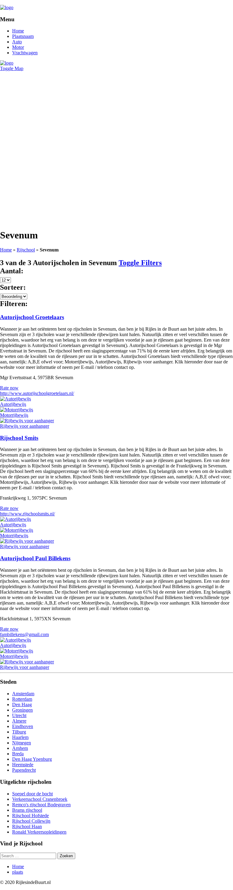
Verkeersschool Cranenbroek (39, 799)
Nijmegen (21, 742)
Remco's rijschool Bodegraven (41, 804)
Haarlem (20, 737)
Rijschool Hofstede (30, 815)
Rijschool (26, 249)
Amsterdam (23, 693)
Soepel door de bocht (32, 793)
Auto (17, 41)
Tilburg (19, 731)
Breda (18, 753)
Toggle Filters (140, 263)
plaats (17, 872)
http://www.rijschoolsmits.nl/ (27, 513)
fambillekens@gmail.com (24, 634)
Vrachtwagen (25, 52)
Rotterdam (22, 699)
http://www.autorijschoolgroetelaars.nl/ (37, 393)
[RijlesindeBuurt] (6, 7)
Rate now (9, 387)
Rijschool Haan (27, 826)
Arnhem (20, 748)
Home (18, 30)
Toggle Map (11, 68)
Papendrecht (24, 770)
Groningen (22, 710)
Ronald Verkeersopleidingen (39, 831)
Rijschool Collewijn (31, 821)
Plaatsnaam (23, 36)
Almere (19, 720)
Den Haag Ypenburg (32, 759)
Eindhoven (22, 726)
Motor (18, 47)
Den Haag (22, 704)
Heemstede (22, 764)
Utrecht (19, 715)
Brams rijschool (27, 810)
